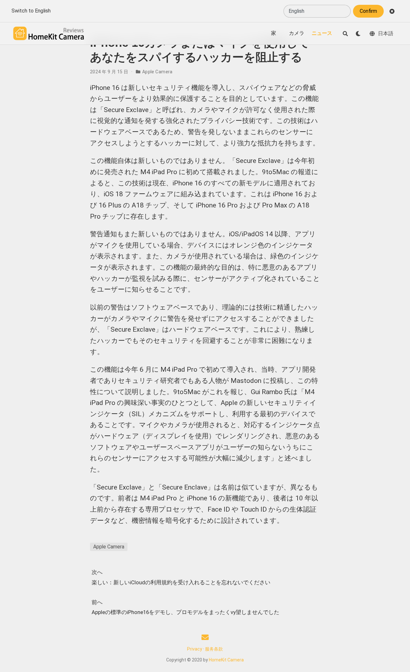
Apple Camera (157, 71)
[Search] (345, 33)
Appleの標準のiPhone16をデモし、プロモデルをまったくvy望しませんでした (185, 612)
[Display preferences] (358, 33)
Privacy (194, 649)
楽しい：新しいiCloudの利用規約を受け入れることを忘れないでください (181, 582)
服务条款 (214, 649)
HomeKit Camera (226, 659)
